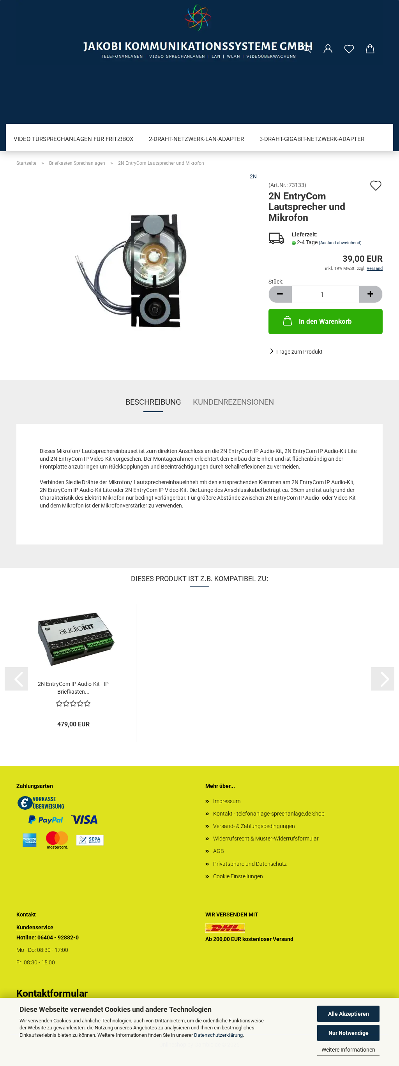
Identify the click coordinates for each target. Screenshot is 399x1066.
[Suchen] (307, 49)
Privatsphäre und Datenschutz (250, 864)
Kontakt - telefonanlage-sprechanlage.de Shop (269, 814)
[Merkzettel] (349, 49)
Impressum (226, 801)
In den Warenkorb (325, 321)
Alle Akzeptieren (348, 1014)
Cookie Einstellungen (238, 876)
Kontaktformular (52, 993)
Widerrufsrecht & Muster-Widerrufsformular (266, 838)
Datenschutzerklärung (218, 1035)
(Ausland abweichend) (340, 242)
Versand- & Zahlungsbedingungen (254, 826)
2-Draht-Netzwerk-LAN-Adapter (196, 139)
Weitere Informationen (348, 1050)
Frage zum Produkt (299, 352)
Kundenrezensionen (233, 402)
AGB (218, 851)
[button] (328, 49)
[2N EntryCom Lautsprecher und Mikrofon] (137, 269)
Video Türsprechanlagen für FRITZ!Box (73, 139)
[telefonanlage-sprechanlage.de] (199, 32)
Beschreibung (153, 402)
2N (253, 176)
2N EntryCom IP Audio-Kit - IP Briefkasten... (73, 688)
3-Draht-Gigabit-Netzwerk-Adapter (312, 139)
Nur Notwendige (348, 1033)
